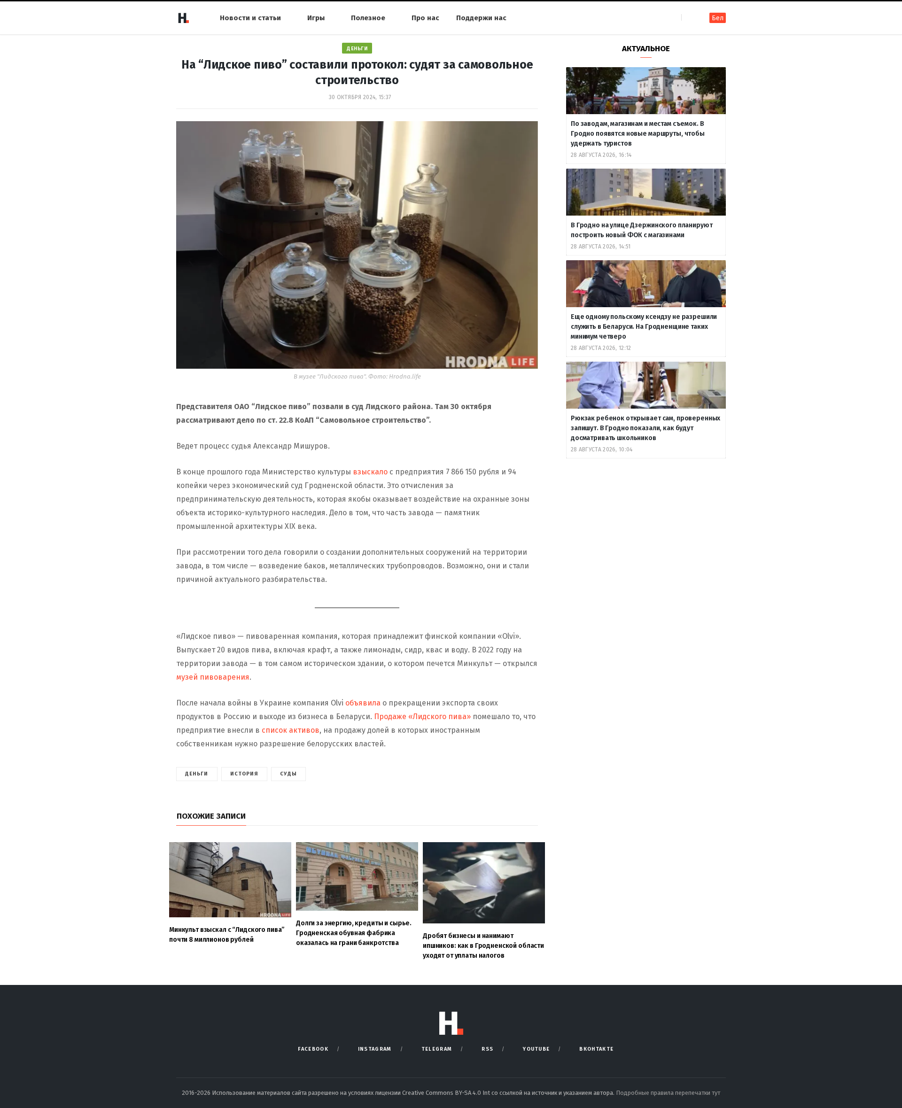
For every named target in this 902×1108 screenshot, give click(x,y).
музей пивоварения (212, 677)
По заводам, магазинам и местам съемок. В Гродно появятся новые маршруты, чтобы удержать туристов (638, 133)
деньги (197, 774)
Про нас (425, 18)
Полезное (368, 18)
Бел (717, 18)
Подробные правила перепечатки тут (668, 1092)
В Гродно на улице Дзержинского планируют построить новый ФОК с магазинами (641, 230)
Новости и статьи (250, 18)
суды (288, 774)
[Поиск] (689, 17)
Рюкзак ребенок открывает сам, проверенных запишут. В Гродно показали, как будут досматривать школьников (645, 428)
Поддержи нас (481, 18)
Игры (316, 18)
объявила (363, 702)
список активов (290, 730)
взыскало (370, 471)
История (244, 774)
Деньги (357, 49)
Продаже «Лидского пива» (422, 716)
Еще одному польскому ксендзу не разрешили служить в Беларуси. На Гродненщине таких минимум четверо (644, 327)
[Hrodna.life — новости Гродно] (183, 18)
